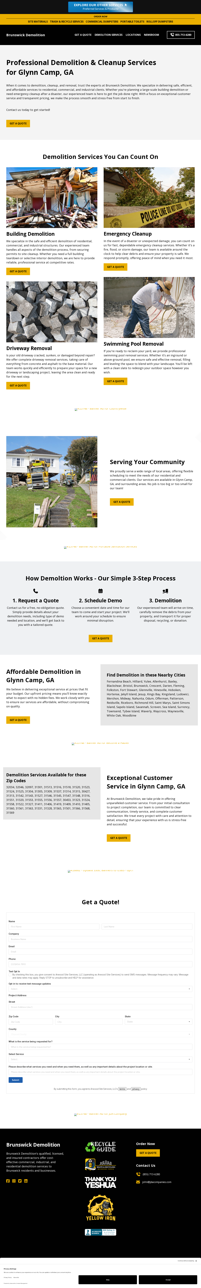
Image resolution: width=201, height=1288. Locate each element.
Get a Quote (83, 35)
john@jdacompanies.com (156, 1182)
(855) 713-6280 (151, 1174)
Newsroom (151, 35)
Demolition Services (108, 35)
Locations (133, 35)
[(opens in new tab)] (100, 1146)
